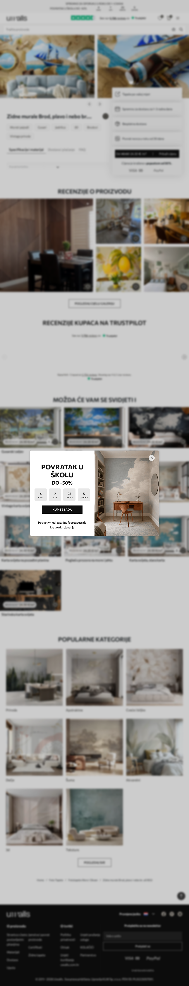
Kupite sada (62, 509)
